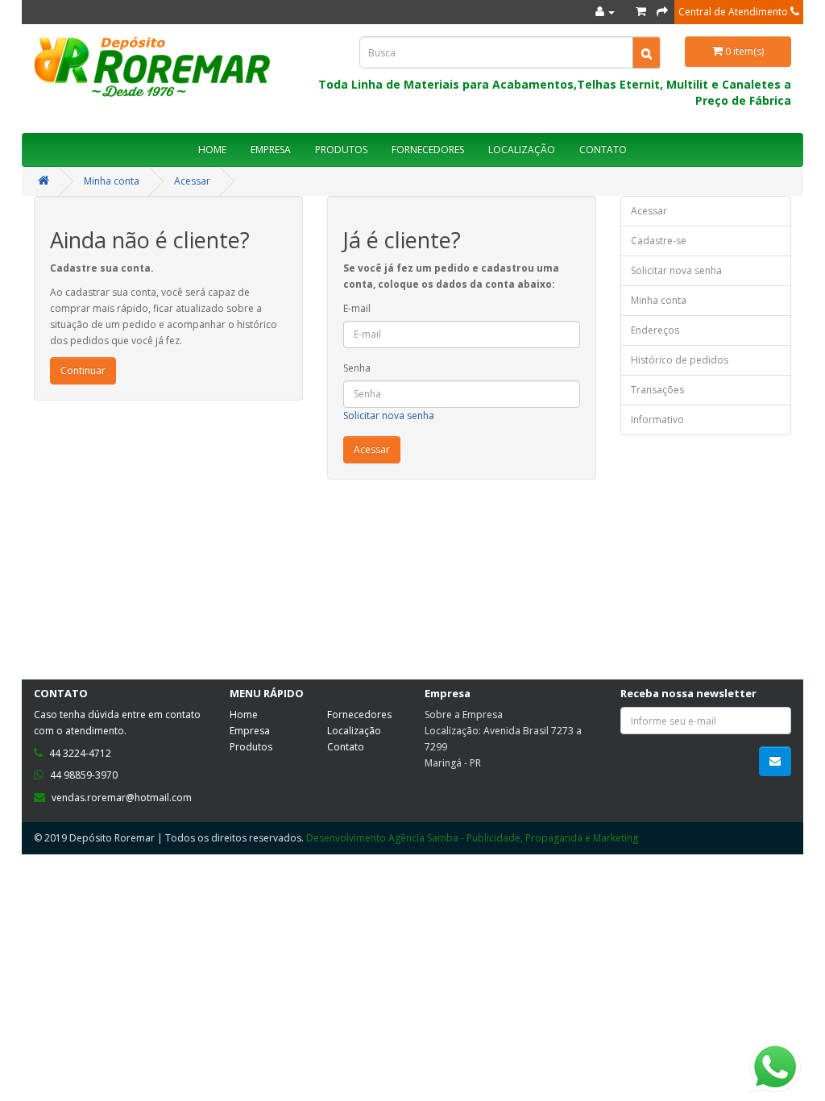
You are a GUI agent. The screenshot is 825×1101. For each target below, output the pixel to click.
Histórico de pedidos (679, 360)
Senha (357, 368)
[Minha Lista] (641, 12)
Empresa (250, 730)
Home (244, 714)
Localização (354, 730)
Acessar (192, 181)
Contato (345, 747)
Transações (657, 390)
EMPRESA (271, 149)
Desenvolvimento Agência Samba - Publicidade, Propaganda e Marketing (472, 838)
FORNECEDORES (428, 149)
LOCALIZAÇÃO (521, 149)
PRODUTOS (341, 149)
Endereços (655, 330)
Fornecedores (359, 714)
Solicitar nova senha (388, 415)
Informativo (657, 419)
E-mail (357, 308)
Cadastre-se (658, 240)
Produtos (251, 747)
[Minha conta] (605, 12)
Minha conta (111, 181)
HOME (212, 149)
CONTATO (603, 149)
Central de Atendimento (734, 12)
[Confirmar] (662, 12)
